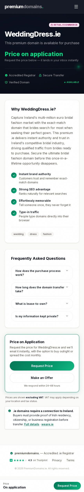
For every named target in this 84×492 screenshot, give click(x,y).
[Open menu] (76, 7)
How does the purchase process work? (38, 272)
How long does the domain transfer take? (39, 289)
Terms (70, 460)
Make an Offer (42, 378)
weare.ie (47, 424)
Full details (31, 424)
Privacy (57, 460)
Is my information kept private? (36, 316)
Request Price (42, 366)
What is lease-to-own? (31, 303)
